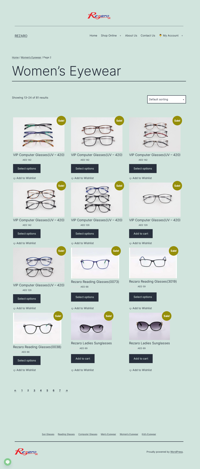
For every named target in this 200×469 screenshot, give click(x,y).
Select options (27, 168)
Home (93, 35)
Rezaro (21, 36)
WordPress (176, 451)
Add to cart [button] (141, 233)
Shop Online (109, 35)
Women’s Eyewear (31, 57)
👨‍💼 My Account (169, 35)
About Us (131, 35)
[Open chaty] (7, 459)
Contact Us (148, 35)
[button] (24, 178)
